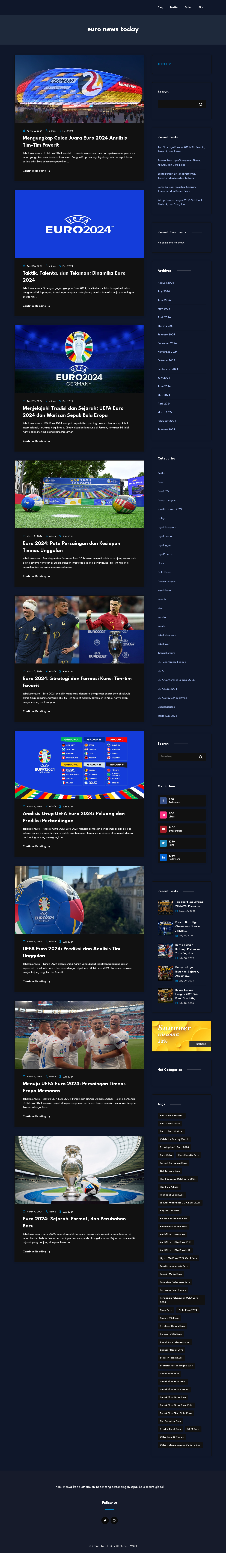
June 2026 (164, 300)
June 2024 (164, 386)
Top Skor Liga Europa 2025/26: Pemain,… (189, 904)
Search (163, 92)
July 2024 (164, 378)
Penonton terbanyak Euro (175, 1282)
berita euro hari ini (171, 1131)
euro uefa (166, 1155)
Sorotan (162, 617)
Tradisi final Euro (170, 1429)
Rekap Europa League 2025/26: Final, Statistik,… (186, 994)
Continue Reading (34, 171)
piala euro (166, 1310)
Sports (161, 626)
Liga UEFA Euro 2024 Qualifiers (178, 1258)
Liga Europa (165, 536)
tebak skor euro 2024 (173, 1381)
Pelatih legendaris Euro (174, 1266)
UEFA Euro (193, 1429)
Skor (201, 7)
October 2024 (166, 360)
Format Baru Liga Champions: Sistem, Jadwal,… (188, 926)
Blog (160, 7)
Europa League (167, 500)
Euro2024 (68, 131)
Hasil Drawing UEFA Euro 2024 (178, 1179)
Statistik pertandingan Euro (176, 1365)
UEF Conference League (172, 662)
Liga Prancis (165, 554)
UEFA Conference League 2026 (176, 680)
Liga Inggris (164, 545)
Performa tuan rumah (173, 1290)
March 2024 (165, 412)
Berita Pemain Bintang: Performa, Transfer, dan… (187, 949)
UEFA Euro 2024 (167, 689)
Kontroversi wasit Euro (173, 1226)
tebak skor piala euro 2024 (176, 1405)
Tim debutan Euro (170, 1421)
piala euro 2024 (188, 1310)
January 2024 (166, 429)
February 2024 (167, 421)
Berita (174, 7)
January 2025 (166, 335)
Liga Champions (167, 527)
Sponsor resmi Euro (171, 1350)
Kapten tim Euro (169, 1210)
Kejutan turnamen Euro (173, 1218)
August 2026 (166, 283)
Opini (188, 7)
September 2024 (168, 369)
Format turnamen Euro (173, 1163)
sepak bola (164, 590)
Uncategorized (166, 707)
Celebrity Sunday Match (174, 1139)
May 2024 (164, 395)
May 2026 (164, 309)
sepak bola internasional (174, 1342)
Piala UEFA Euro (169, 1318)
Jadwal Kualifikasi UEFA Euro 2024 (180, 1203)
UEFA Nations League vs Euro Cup (180, 1445)
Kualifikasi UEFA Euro (172, 1234)
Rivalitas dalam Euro (172, 1326)
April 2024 (164, 404)
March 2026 (165, 326)
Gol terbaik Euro (170, 1171)
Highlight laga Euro (172, 1195)
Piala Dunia (164, 572)
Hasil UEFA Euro (169, 1187)
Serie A (162, 599)
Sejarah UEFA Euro (171, 1334)
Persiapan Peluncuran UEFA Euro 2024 (179, 1300)
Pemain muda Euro (171, 1274)
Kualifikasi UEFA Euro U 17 (175, 1250)
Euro (160, 482)
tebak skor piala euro (173, 1397)
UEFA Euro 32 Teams (172, 1437)
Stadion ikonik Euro (171, 1358)
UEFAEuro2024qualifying (172, 698)
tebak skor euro (167, 635)
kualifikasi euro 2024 (170, 509)
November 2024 (167, 352)
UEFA (161, 671)
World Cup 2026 (167, 716)
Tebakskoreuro (166, 653)
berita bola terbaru (171, 1115)
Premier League (167, 581)
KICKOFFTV (164, 64)
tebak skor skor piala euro (176, 1413)
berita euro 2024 (170, 1123)
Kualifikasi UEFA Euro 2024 (175, 1242)
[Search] (203, 753)
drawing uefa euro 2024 (174, 1147)
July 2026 (164, 291)
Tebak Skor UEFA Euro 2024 (119, 1546)
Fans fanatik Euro (188, 1155)
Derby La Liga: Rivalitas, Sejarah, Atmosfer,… (187, 971)
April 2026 (164, 317)
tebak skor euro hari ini (174, 1389)
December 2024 (167, 343)
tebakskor (164, 644)
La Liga (162, 518)
